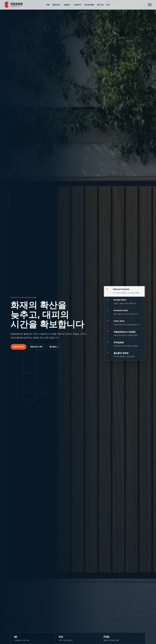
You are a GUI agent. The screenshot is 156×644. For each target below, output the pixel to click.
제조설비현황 (89, 5)
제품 (47, 5)
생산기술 (100, 5)
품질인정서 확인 (36, 347)
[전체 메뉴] (150, 4)
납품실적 (67, 5)
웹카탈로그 (53, 347)
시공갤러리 (77, 5)
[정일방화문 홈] (13, 4)
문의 (108, 5)
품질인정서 (57, 5)
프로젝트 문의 (18, 347)
